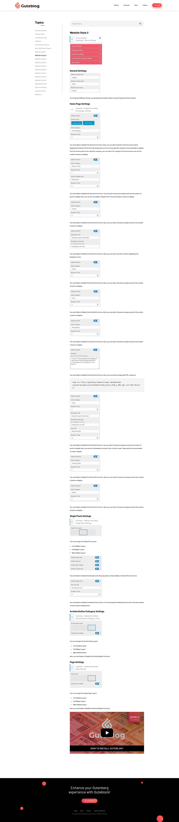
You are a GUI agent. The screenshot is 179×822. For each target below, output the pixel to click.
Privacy (89, 811)
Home (75, 811)
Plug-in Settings (41, 87)
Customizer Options (42, 45)
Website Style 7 (40, 73)
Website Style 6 (41, 69)
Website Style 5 (41, 66)
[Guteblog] (27, 5)
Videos (145, 5)
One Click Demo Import (43, 48)
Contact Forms (40, 91)
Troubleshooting (41, 38)
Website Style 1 (40, 52)
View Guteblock (89, 801)
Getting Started (40, 30)
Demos (116, 5)
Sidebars (38, 94)
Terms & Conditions (99, 811)
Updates (38, 41)
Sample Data (39, 34)
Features (127, 5)
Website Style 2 (41, 55)
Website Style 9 (41, 80)
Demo (82, 811)
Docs (136, 5)
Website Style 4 (41, 62)
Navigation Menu (41, 84)
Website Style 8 (41, 77)
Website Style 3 (41, 59)
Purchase (157, 5)
